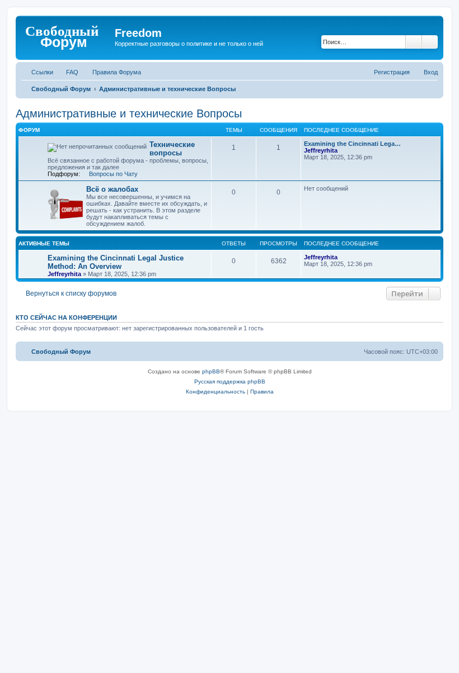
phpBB (211, 371)
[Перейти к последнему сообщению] (342, 257)
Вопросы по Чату (113, 173)
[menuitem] (67, 72)
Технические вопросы (172, 148)
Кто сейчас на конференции (66, 317)
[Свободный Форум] (66, 36)
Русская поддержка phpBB (229, 381)
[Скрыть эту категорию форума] (437, 129)
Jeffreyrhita (321, 150)
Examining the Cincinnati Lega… (352, 143)
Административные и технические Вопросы (129, 113)
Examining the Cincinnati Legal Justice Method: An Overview (116, 262)
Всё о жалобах (112, 189)
